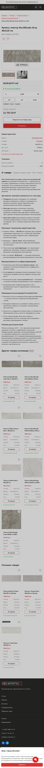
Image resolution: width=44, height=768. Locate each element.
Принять (22, 765)
